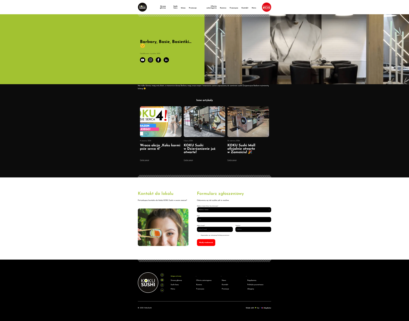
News (254, 8)
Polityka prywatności (255, 285)
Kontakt (244, 8)
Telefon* (238, 225)
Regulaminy (251, 280)
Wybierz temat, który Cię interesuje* (207, 206)
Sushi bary (175, 7)
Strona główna (163, 7)
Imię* (198, 215)
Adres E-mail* (201, 225)
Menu (183, 8)
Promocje (193, 8)
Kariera (223, 8)
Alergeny (250, 289)
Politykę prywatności (223, 235)
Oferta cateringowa (211, 7)
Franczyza (234, 8)
